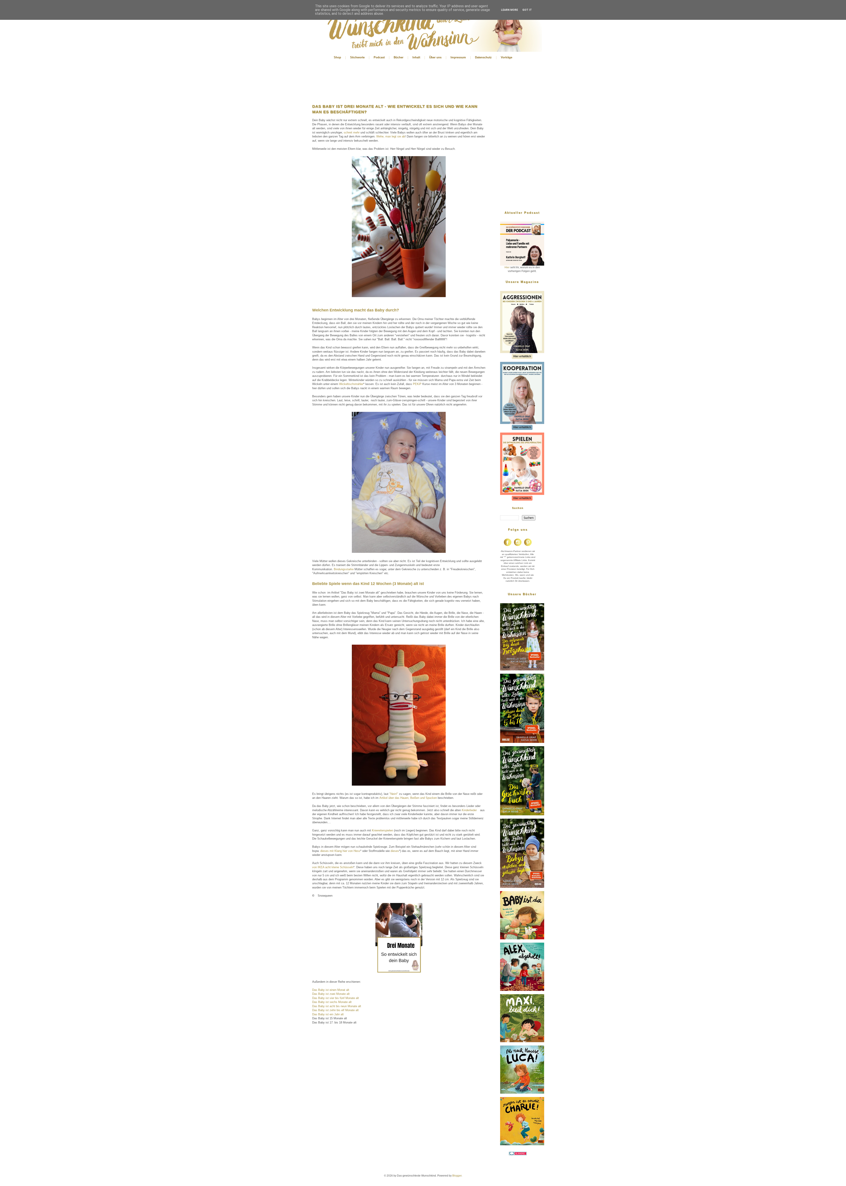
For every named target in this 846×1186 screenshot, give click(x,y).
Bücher (398, 57)
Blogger (457, 1175)
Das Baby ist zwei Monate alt (331, 993)
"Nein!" (393, 794)
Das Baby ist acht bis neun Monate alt (336, 1006)
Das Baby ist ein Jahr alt (328, 1014)
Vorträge (506, 57)
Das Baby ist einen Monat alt (330, 990)
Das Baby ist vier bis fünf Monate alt (335, 998)
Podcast (379, 57)
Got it (527, 9)
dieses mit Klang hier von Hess (340, 851)
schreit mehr (352, 132)
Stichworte (357, 57)
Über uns (435, 57)
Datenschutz (483, 57)
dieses (395, 851)
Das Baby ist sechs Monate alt (332, 1002)
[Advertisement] (399, 82)
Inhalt (416, 57)
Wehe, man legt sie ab (390, 136)
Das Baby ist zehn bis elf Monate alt (335, 1010)
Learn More (509, 9)
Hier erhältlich (522, 356)
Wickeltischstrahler (351, 384)
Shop (337, 57)
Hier (507, 267)
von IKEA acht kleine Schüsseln (332, 867)
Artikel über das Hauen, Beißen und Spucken (408, 797)
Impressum (458, 57)
